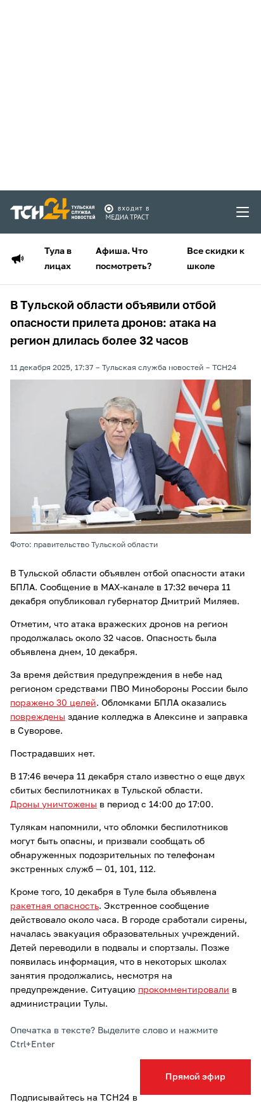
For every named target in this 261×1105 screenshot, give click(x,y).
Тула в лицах (58, 259)
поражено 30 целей (53, 703)
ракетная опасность (54, 906)
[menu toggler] (243, 212)
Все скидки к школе (216, 259)
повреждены (37, 717)
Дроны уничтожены (53, 804)
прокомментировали (183, 990)
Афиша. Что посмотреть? (123, 259)
